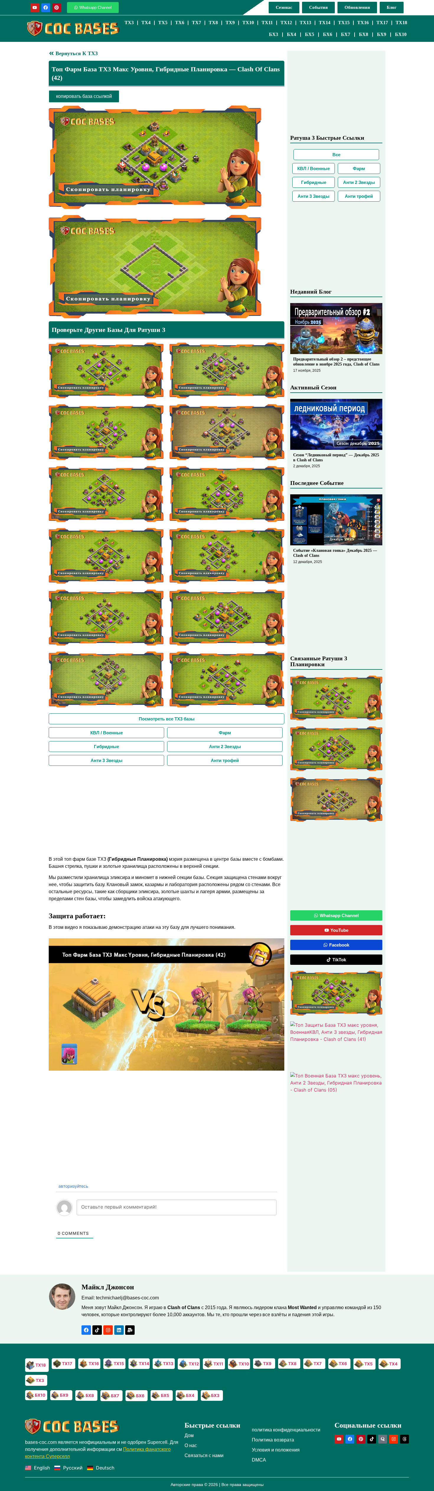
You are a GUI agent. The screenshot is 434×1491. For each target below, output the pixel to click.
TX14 (324, 22)
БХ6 (327, 34)
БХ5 (309, 34)
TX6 (179, 22)
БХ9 (381, 34)
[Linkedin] (119, 1330)
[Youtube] (34, 7)
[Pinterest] (56, 7)
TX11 (267, 22)
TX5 (162, 22)
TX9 (230, 22)
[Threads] (404, 1439)
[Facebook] (45, 7)
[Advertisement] (166, 810)
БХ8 (363, 34)
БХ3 (273, 34)
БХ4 (291, 34)
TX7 (196, 22)
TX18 (401, 22)
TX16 (363, 22)
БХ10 (401, 34)
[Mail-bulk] (130, 1330)
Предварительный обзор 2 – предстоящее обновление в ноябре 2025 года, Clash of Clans (336, 361)
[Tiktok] (97, 1330)
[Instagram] (108, 1330)
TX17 (382, 22)
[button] (84, 96)
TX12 (286, 22)
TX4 (146, 22)
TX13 (305, 22)
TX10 (248, 22)
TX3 (129, 22)
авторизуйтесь (72, 1186)
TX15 (344, 22)
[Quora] (382, 1439)
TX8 (213, 22)
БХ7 (345, 34)
